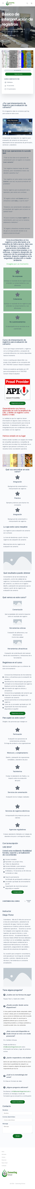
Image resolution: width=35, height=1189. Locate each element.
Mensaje (5, 1124)
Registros (5, 10)
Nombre (5, 1110)
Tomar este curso (18, 74)
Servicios (4, 1154)
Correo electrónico (9, 1117)
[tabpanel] (17, 621)
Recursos (4, 1160)
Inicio (3, 1151)
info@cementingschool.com (12, 1047)
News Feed (4, 1162)
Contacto (4, 1165)
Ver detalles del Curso (9, 35)
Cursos (3, 1157)
